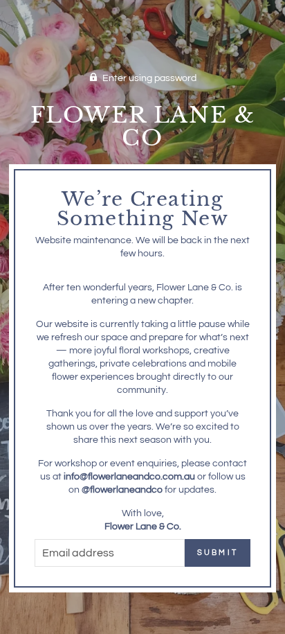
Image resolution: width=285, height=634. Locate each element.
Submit (218, 552)
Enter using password (149, 78)
